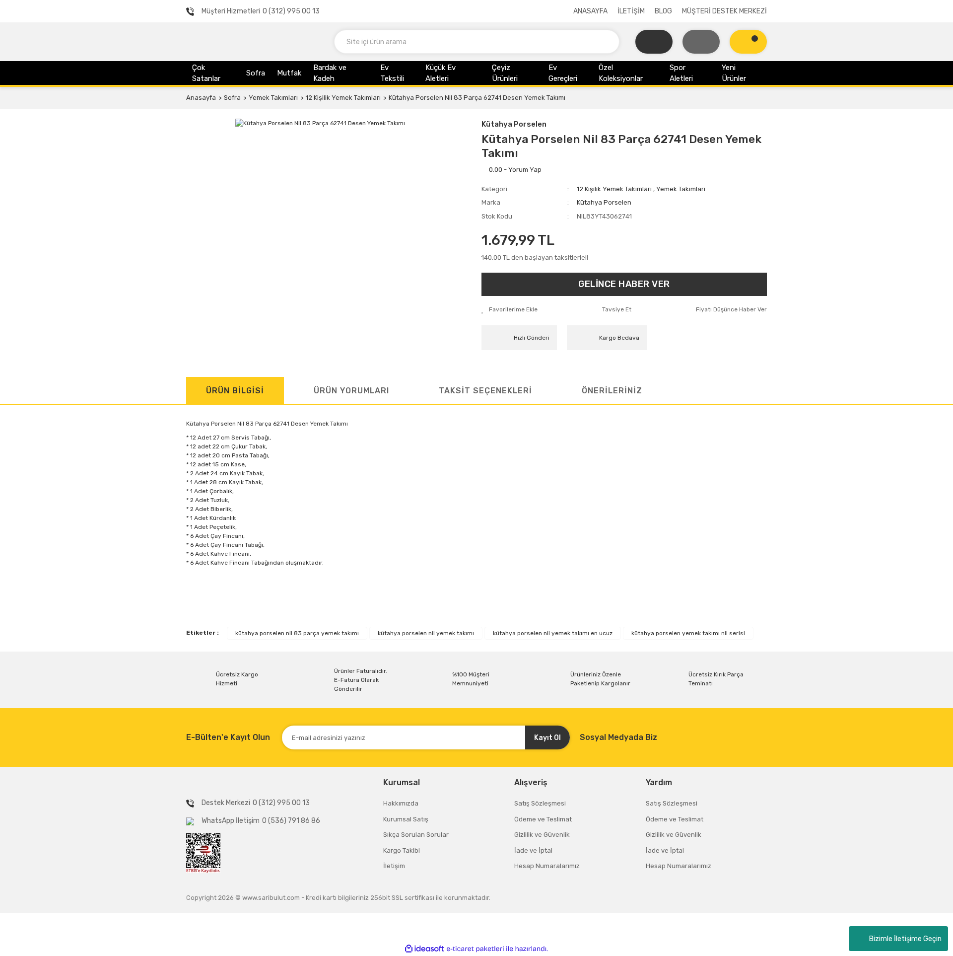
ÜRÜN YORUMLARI (351, 390)
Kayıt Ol (547, 738)
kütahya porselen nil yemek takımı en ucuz (553, 633)
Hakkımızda (400, 803)
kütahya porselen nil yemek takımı (426, 633)
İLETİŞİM (631, 11)
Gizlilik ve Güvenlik (542, 834)
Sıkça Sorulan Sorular (416, 834)
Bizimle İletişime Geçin (905, 939)
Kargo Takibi (401, 850)
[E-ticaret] (475, 949)
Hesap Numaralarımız (547, 866)
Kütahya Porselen (513, 124)
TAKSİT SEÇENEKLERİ (485, 390)
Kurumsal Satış (405, 819)
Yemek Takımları (680, 189)
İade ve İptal (533, 850)
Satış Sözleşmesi (540, 803)
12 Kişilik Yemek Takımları (614, 189)
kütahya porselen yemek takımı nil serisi (688, 633)
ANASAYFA (590, 11)
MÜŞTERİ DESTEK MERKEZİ (724, 11)
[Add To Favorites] (509, 309)
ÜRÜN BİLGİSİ (235, 390)
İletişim (394, 866)
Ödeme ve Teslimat (543, 819)
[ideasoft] (424, 949)
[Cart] (748, 42)
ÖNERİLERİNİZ (612, 390)
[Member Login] (701, 42)
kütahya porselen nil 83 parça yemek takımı (297, 633)
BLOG (663, 11)
